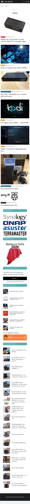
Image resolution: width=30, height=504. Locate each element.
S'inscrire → (15, 278)
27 (21, 91)
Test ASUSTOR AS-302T (9, 189)
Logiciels (2, 65)
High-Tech (3, 37)
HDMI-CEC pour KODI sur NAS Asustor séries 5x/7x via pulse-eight (13, 40)
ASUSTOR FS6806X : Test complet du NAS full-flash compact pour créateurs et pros (19, 426)
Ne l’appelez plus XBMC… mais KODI (14, 123)
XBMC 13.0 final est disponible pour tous (13, 150)
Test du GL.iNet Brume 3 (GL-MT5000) (16, 328)
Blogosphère (3, 202)
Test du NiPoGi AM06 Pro (18, 467)
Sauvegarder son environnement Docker (17, 306)
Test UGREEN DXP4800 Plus (19, 442)
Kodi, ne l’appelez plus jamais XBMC (14, 68)
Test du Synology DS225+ (18, 434)
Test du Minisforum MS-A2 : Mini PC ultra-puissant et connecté (18, 359)
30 (22, 186)
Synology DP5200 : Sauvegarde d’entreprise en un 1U (17, 298)
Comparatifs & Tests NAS (6, 91)
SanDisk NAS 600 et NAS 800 (16, 291)
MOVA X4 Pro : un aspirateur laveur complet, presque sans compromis (19, 459)
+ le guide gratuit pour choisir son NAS (15, 281)
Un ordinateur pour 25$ (9, 205)
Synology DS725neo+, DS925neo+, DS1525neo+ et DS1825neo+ (17, 320)
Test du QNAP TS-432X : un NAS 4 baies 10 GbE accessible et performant (19, 451)
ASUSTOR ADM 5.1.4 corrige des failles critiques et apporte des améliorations (17, 313)
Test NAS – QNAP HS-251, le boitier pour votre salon (13, 95)
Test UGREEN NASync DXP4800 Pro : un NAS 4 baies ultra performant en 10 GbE (19, 384)
